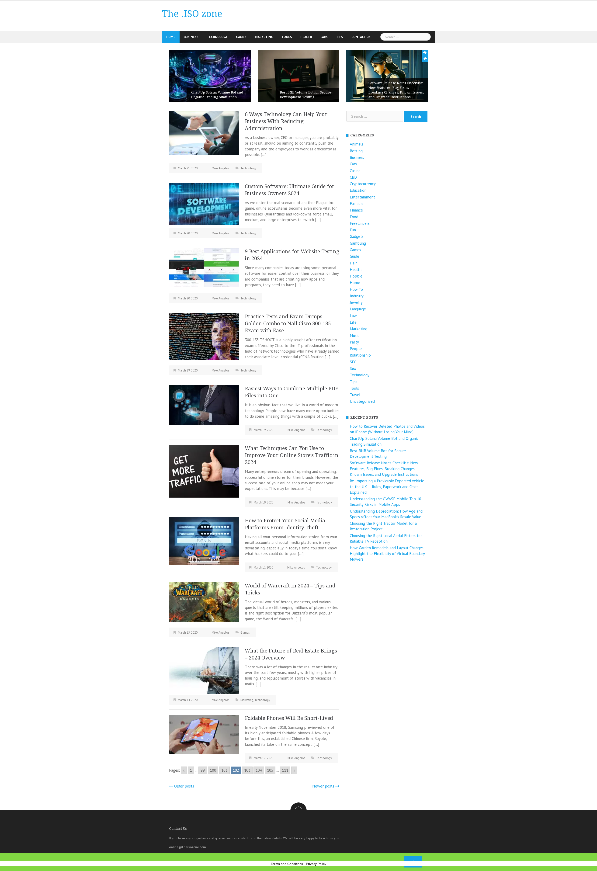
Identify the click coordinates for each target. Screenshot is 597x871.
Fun (353, 229)
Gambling (358, 243)
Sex (353, 368)
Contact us (361, 37)
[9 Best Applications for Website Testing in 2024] (204, 267)
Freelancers (360, 223)
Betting (356, 150)
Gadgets (357, 236)
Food (354, 216)
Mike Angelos (220, 168)
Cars (324, 37)
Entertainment (362, 197)
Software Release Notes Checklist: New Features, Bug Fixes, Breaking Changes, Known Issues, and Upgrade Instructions (396, 90)
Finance (356, 210)
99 (203, 770)
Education (358, 190)
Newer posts (323, 786)
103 (247, 770)
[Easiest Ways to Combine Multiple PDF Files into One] (204, 404)
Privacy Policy (316, 864)
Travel (355, 394)
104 (259, 770)
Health (306, 37)
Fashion (356, 203)
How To (356, 289)
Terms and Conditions (287, 864)
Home (170, 37)
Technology (217, 37)
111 (285, 770)
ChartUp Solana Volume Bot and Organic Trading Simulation (217, 94)
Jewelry (356, 302)
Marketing (264, 37)
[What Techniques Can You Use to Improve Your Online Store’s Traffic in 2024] (204, 470)
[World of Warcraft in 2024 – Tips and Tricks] (204, 601)
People (356, 348)
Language (358, 309)
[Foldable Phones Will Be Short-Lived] (204, 733)
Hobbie (356, 276)
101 (224, 770)
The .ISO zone (192, 13)
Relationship (360, 355)
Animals (356, 144)
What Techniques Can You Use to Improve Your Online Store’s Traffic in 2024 (291, 455)
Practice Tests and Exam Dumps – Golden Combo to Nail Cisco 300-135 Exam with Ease (288, 323)
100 (213, 770)
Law (353, 315)
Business (191, 37)
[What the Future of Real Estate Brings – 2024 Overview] (204, 670)
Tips (339, 37)
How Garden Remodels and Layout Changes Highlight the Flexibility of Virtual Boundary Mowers (387, 553)
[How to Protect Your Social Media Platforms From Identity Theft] (204, 540)
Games (241, 37)
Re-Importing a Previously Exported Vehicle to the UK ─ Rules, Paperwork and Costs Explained (387, 486)
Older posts (184, 786)
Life (353, 322)
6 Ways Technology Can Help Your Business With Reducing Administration (286, 121)
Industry (357, 295)
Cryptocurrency (363, 183)
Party (354, 342)
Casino (355, 170)
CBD (353, 177)
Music (354, 335)
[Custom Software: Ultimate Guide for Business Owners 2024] (204, 203)
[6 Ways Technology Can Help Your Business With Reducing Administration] (204, 132)
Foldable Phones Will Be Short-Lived (289, 718)
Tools (286, 37)
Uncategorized (362, 401)
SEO (353, 361)
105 (270, 770)
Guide (354, 256)
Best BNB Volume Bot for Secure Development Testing (305, 94)
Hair (353, 263)
